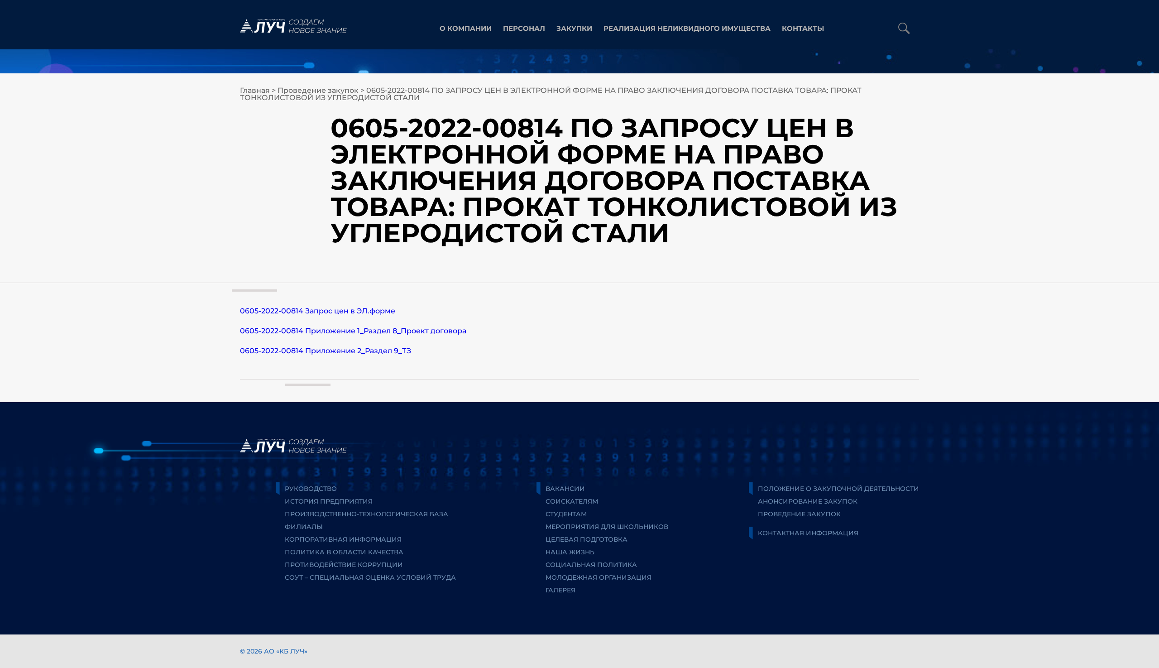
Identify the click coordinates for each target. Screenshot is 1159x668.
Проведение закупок (318, 90)
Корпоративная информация (343, 539)
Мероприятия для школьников (607, 527)
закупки (574, 28)
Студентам (566, 514)
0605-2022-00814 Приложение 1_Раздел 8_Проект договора (353, 331)
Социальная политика (591, 565)
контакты (803, 28)
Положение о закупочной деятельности (838, 489)
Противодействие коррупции (344, 565)
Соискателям (572, 501)
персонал (524, 28)
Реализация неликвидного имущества (687, 28)
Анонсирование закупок (807, 501)
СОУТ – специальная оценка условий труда (370, 577)
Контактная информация (808, 533)
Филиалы (304, 527)
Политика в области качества (344, 552)
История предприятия (329, 501)
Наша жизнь (570, 552)
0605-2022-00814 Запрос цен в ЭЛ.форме (317, 311)
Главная (255, 90)
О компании (466, 28)
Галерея (560, 590)
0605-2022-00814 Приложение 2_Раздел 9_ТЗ (325, 350)
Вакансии (565, 489)
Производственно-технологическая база (366, 514)
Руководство (311, 489)
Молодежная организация (598, 577)
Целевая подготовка (586, 539)
